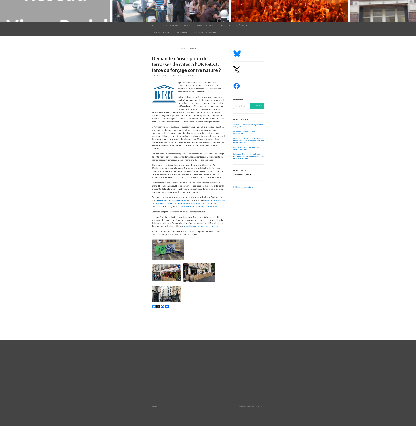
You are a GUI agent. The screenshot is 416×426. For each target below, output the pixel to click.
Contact (188, 25)
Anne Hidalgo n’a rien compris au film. (201, 226)
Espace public (224, 25)
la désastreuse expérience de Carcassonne (197, 206)
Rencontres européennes (205, 32)
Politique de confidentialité (243, 187)
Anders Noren (253, 406)
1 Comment (189, 76)
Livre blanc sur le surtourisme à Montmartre (244, 132)
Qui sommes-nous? (170, 25)
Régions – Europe (182, 32)
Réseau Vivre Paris (173, 76)
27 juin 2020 (157, 76)
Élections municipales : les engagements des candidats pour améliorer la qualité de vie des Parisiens (248, 140)
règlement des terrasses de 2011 (173, 200)
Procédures (240, 25)
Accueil (155, 25)
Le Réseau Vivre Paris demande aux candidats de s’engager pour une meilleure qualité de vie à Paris (248, 156)
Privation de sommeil (161, 32)
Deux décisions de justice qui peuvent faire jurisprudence (247, 148)
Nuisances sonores (204, 25)
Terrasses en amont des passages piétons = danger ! (248, 125)
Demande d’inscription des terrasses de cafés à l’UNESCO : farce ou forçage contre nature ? (186, 64)
